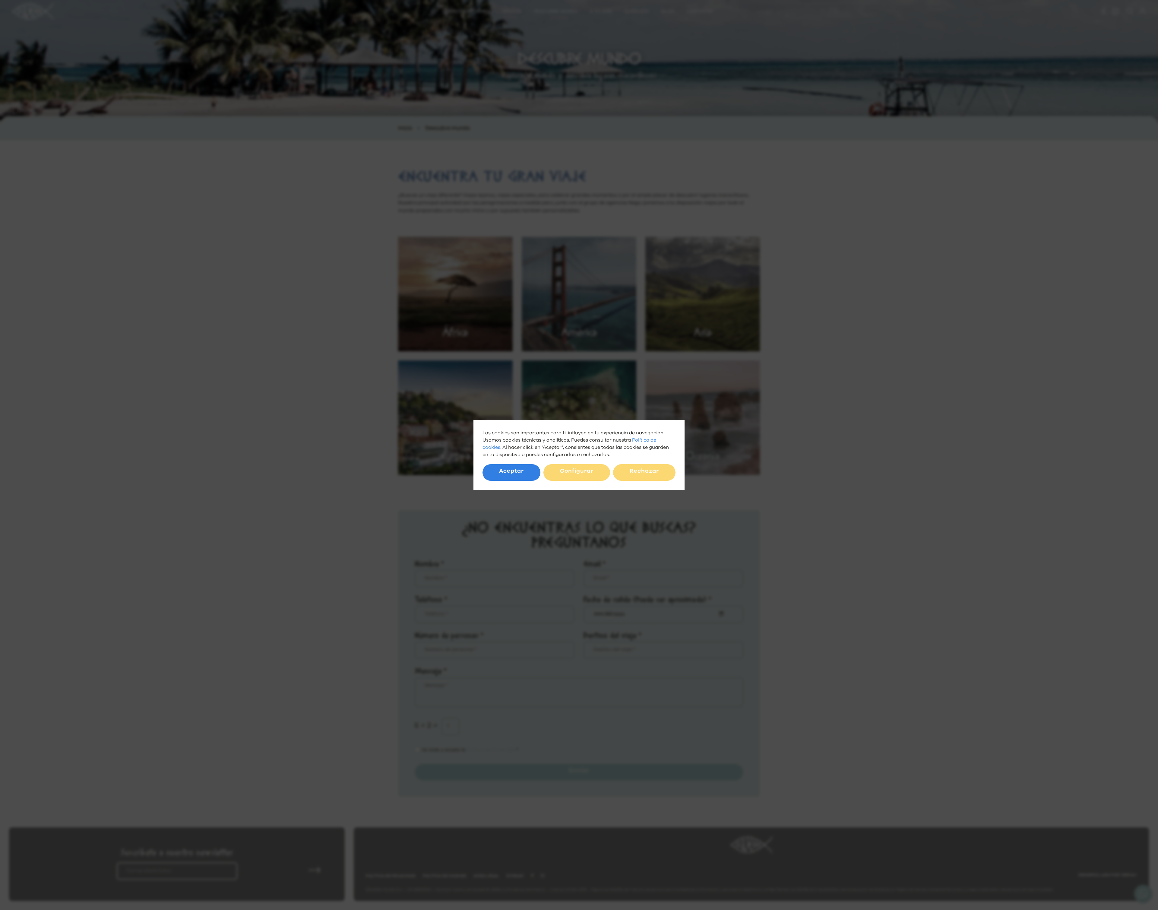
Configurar (576, 471)
